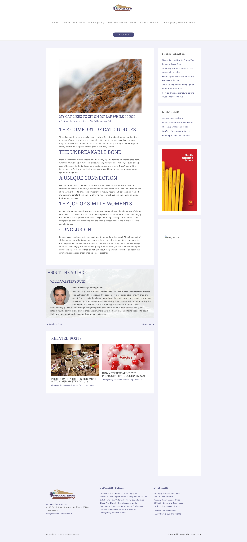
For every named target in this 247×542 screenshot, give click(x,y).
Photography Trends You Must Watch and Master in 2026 (73, 380)
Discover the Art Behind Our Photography (118, 493)
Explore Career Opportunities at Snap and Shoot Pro (123, 497)
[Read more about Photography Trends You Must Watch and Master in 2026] (75, 360)
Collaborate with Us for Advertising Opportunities (122, 500)
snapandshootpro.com (56, 504)
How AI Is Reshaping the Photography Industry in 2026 (123, 375)
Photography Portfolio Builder (113, 513)
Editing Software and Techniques (177, 122)
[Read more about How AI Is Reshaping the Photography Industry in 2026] (126, 357)
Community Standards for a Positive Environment (122, 506)
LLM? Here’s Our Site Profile (168, 514)
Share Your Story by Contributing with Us (118, 503)
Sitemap (157, 510)
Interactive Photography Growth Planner (118, 509)
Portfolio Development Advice (176, 131)
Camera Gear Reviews (172, 118)
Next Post (148, 324)
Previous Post (54, 324)
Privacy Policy (169, 510)
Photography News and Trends (75, 121)
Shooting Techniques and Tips (176, 135)
